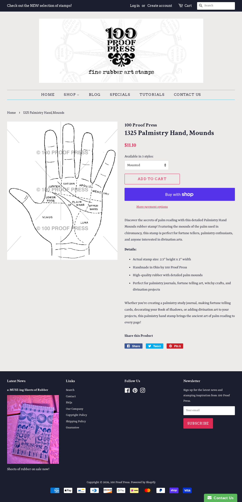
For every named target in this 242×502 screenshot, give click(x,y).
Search (70, 390)
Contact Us (187, 95)
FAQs (69, 402)
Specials (120, 95)
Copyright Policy (76, 415)
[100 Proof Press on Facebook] (127, 391)
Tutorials (152, 95)
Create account (159, 6)
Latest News (16, 381)
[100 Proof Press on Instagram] (142, 391)
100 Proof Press (120, 482)
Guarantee (72, 427)
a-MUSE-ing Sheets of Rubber (27, 390)
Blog (95, 95)
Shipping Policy (76, 421)
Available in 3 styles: (139, 156)
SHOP (70, 95)
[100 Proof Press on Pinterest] (135, 391)
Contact (71, 396)
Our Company (74, 409)
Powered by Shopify (143, 482)
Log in (135, 6)
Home (48, 95)
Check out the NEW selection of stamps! (39, 6)
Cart (188, 6)
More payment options (152, 207)
